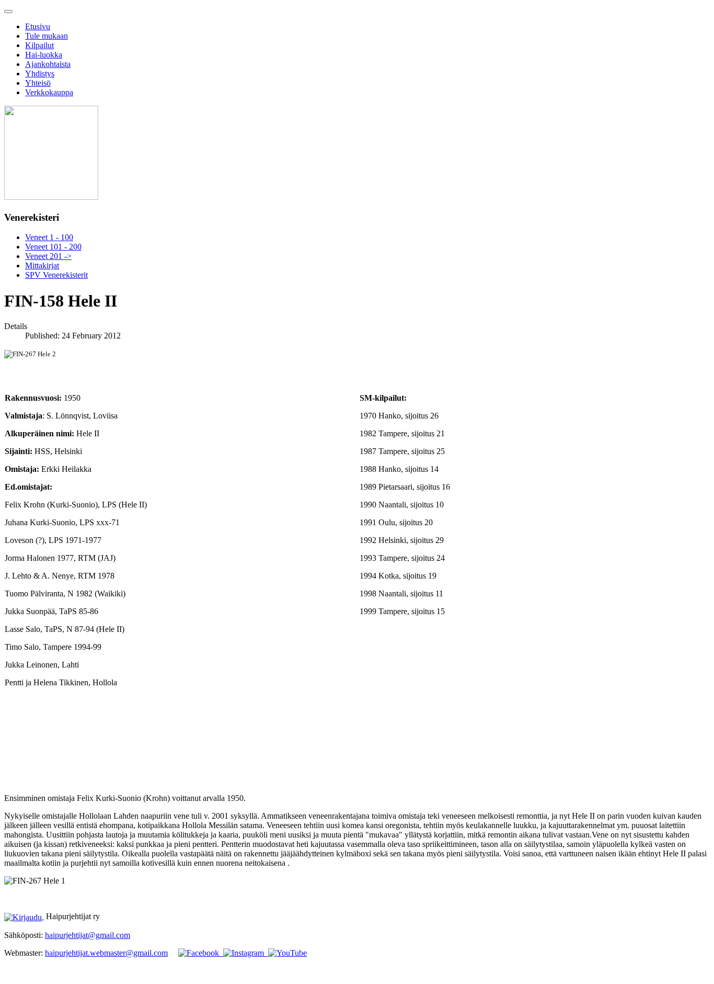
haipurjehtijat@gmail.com (87, 935)
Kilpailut (39, 45)
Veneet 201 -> (48, 256)
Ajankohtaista (48, 64)
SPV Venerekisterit (56, 274)
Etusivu (37, 26)
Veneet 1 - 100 (49, 237)
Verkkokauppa (49, 92)
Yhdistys (39, 73)
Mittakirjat (42, 265)
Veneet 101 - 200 (53, 246)
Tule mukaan (46, 35)
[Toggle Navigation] (8, 11)
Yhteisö (38, 82)
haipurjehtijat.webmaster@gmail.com (106, 952)
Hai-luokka (43, 54)
